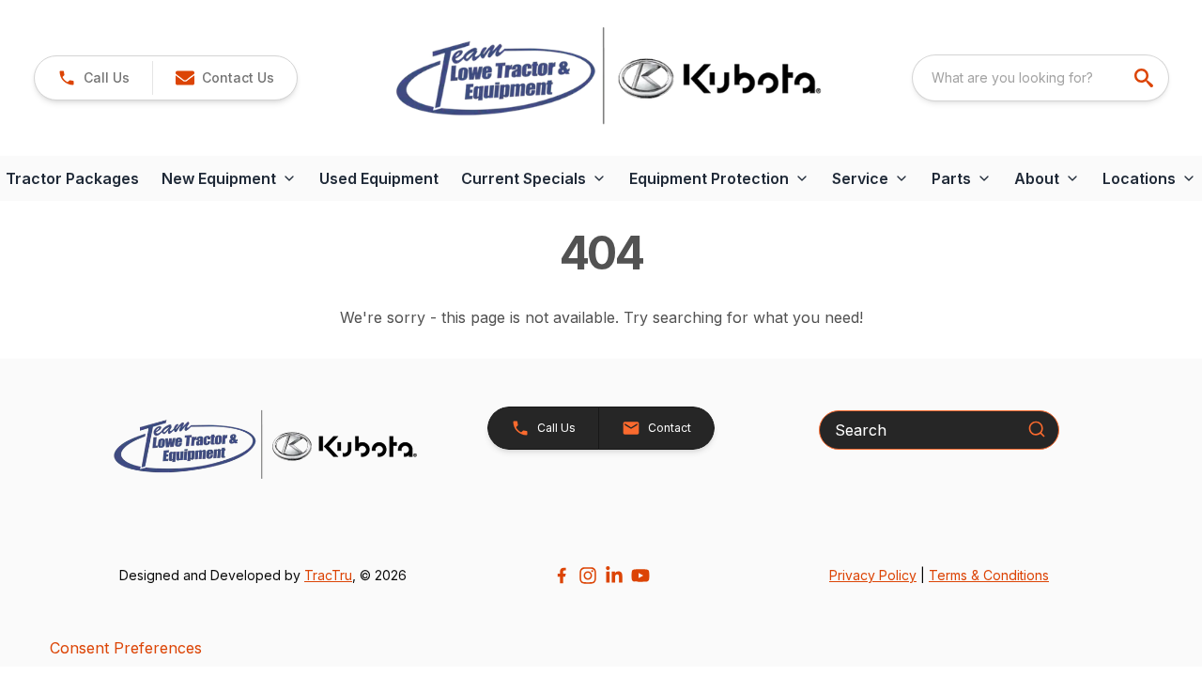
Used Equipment (379, 178)
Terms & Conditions (989, 575)
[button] (93, 78)
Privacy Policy (873, 575)
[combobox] (1040, 77)
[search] (1145, 78)
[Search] (1037, 429)
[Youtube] (640, 575)
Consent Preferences (126, 647)
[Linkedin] (614, 575)
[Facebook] (561, 575)
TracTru (328, 575)
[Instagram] (587, 575)
